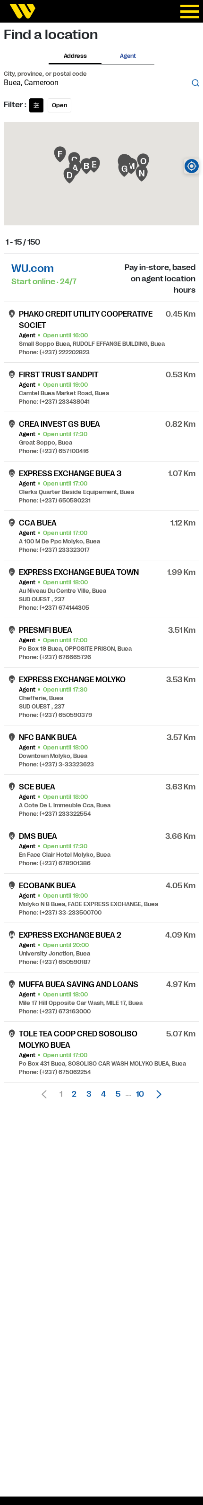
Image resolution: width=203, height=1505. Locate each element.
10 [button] (140, 1094)
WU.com (32, 268)
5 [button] (118, 1094)
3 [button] (88, 1094)
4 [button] (103, 1094)
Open (59, 105)
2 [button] (74, 1094)
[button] (156, 1094)
